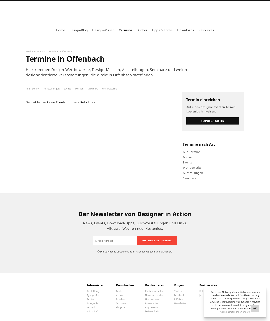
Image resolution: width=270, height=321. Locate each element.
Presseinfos (151, 303)
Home (60, 30)
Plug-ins (120, 307)
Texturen (121, 303)
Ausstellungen (52, 88)
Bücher (142, 30)
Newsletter (180, 303)
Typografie (93, 295)
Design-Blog (78, 30)
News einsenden (154, 295)
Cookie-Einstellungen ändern (235, 311)
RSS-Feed (179, 299)
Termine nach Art (199, 144)
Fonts (119, 291)
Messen (79, 88)
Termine (125, 30)
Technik (91, 307)
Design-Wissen (103, 30)
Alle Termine (191, 152)
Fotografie (92, 303)
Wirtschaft (92, 311)
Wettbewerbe (109, 88)
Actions (120, 295)
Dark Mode (236, 10)
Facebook (216, 10)
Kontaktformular (154, 291)
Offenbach (66, 51)
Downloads (185, 30)
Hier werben (152, 299)
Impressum (244, 308)
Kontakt (231, 10)
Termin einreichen (203, 99)
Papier (90, 299)
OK (255, 308)
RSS (226, 10)
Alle (33, 88)
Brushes (120, 299)
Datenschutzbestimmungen (120, 251)
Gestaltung (93, 291)
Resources (206, 30)
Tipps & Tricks (162, 30)
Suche (241, 10)
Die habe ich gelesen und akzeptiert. (136, 251)
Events (67, 88)
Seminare (93, 88)
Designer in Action (42, 10)
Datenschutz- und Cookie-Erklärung (239, 295)
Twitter (178, 291)
